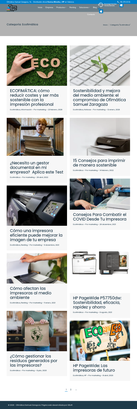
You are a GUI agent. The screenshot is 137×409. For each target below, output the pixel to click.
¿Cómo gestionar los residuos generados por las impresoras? (33, 360)
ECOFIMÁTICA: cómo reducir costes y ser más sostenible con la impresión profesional (34, 97)
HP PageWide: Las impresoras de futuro (94, 368)
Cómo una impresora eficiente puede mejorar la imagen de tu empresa (36, 235)
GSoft (70, 405)
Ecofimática (15, 109)
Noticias (87, 109)
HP (85, 375)
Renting (24, 245)
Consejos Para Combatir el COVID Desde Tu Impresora (99, 217)
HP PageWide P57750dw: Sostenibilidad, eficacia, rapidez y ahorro (97, 302)
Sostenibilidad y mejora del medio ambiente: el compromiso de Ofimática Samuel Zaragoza (99, 97)
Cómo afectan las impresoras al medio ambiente (30, 293)
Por (40, 109)
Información (26, 109)
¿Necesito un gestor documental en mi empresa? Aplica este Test (36, 167)
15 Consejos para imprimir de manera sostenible (99, 163)
